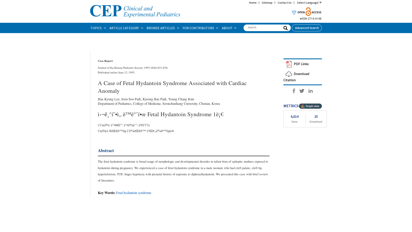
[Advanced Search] (307, 27)
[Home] (135, 4)
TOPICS (96, 28)
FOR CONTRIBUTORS (199, 28)
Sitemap (267, 3)
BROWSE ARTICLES (161, 28)
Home (253, 3)
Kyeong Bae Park (155, 99)
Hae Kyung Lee (109, 99)
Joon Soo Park (131, 99)
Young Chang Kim (181, 99)
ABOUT (227, 28)
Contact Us (285, 3)
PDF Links (301, 63)
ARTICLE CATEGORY (124, 28)
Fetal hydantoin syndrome (133, 192)
